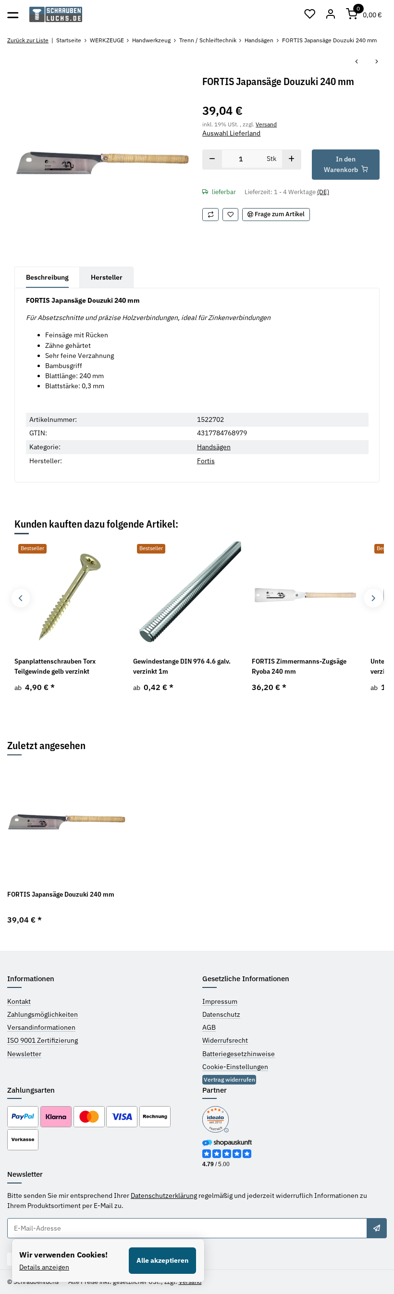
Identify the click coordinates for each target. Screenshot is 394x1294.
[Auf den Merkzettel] (230, 214)
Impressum (219, 1001)
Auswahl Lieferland (231, 133)
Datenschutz (221, 1014)
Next (373, 598)
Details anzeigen (44, 1267)
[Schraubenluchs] (55, 14)
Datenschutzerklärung (164, 1195)
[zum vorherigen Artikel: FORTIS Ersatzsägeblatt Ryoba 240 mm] (356, 62)
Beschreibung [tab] (47, 277)
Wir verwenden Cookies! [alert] (63, 1254)
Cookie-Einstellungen (235, 1066)
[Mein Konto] (331, 14)
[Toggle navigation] (12, 14)
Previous (20, 598)
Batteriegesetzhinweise (238, 1053)
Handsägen (214, 447)
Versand (266, 124)
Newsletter (24, 1053)
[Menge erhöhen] (291, 159)
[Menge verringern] (212, 159)
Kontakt (19, 1001)
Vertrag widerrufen (229, 1079)
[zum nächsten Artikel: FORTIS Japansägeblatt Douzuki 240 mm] (377, 62)
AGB (209, 1027)
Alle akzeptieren (162, 1260)
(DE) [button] (323, 192)
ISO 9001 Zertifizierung (42, 1040)
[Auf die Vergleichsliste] (210, 214)
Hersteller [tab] (107, 277)
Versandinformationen (41, 1027)
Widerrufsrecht (225, 1040)
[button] (309, 14)
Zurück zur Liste (28, 40)
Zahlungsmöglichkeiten (42, 1014)
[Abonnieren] (377, 1228)
